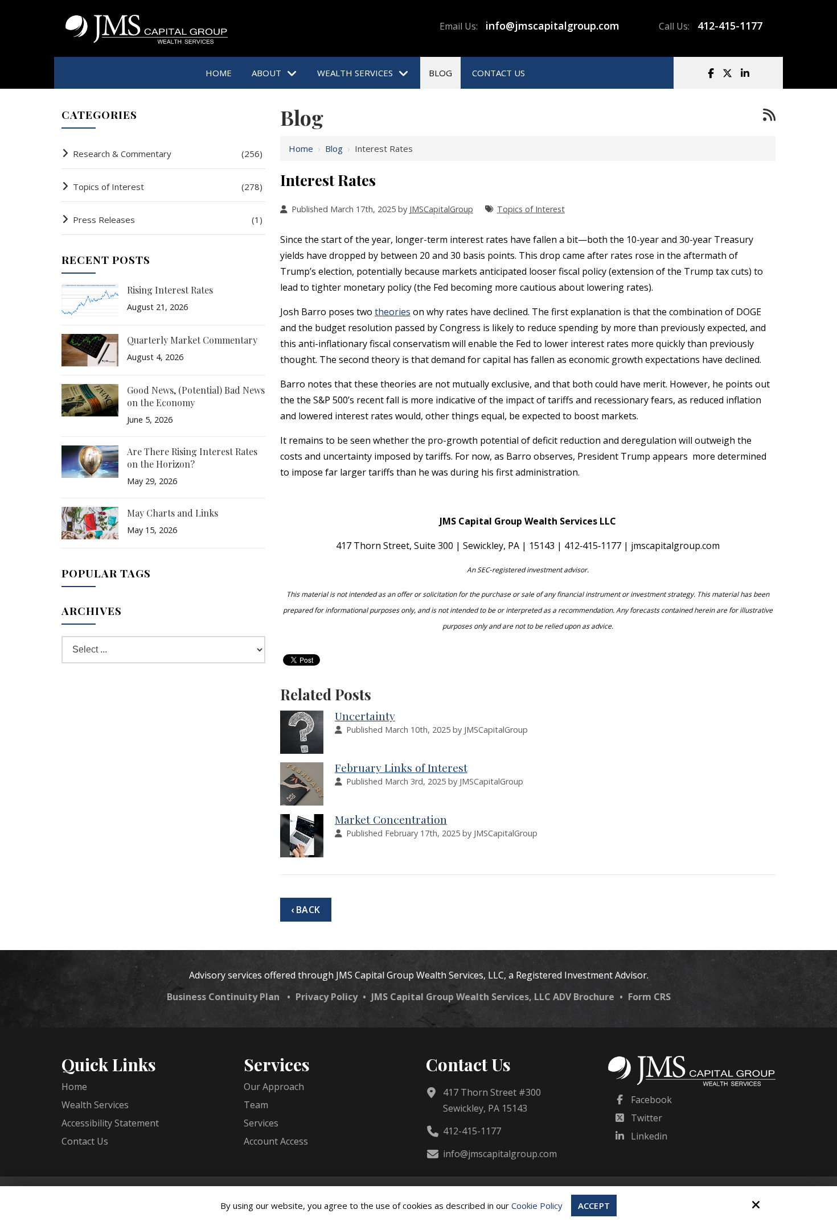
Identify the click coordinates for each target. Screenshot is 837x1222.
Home (301, 148)
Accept (594, 1205)
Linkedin (649, 1136)
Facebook (651, 1099)
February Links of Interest (401, 767)
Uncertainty (365, 715)
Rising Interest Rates (170, 290)
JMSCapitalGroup (441, 209)
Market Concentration (391, 819)
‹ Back (305, 909)
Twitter (646, 1118)
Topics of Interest (531, 209)
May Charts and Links (172, 513)
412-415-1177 (730, 25)
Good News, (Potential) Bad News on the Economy (196, 396)
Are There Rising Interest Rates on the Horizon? (192, 457)
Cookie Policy (537, 1205)
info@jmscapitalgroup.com (552, 25)
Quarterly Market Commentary (192, 340)
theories (393, 312)
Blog (334, 148)
